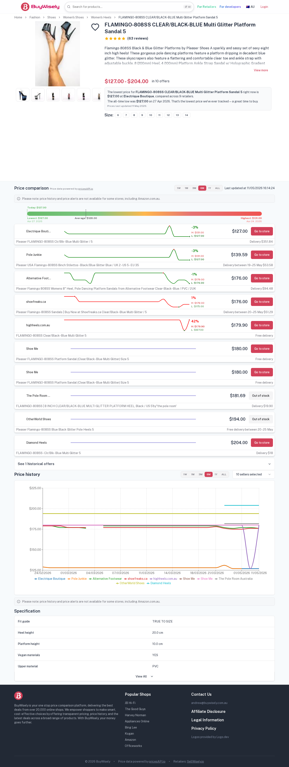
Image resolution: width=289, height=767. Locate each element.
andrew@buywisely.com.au (209, 703)
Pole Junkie (34, 254)
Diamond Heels (36, 442)
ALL (217, 188)
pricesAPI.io (85, 188)
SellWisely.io (195, 761)
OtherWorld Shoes (38, 419)
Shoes (51, 17)
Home (18, 17)
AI (189, 6)
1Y (209, 188)
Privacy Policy (203, 728)
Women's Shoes (73, 17)
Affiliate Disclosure (208, 711)
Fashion (34, 17)
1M (186, 188)
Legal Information (207, 720)
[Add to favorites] (95, 27)
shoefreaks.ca (36, 301)
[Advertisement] (144, 151)
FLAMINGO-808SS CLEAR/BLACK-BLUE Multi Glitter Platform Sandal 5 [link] (168, 17)
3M (194, 188)
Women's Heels (101, 17)
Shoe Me (32, 348)
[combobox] (129, 7)
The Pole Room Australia (39, 395)
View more (261, 70)
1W (179, 188)
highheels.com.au (38, 325)
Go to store (262, 231)
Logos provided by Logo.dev (210, 737)
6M (202, 188)
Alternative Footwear (39, 278)
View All (141, 676)
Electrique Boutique (39, 231)
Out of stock (261, 395)
